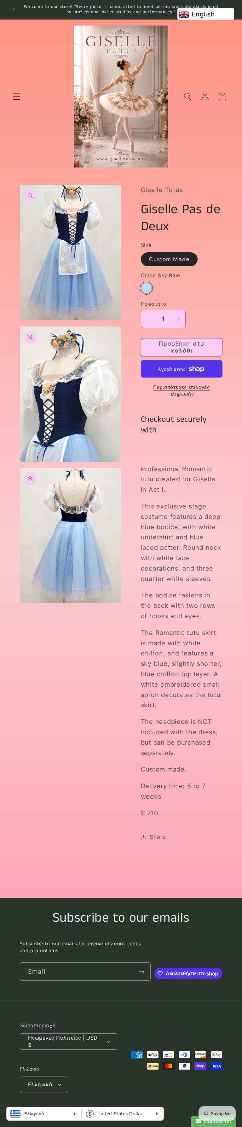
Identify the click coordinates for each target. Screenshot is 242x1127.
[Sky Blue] (146, 288)
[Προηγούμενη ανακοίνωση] (13, 9)
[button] (16, 96)
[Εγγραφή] (141, 971)
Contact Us (216, 1121)
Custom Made (169, 259)
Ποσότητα (154, 304)
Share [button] (158, 836)
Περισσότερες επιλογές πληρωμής (181, 390)
